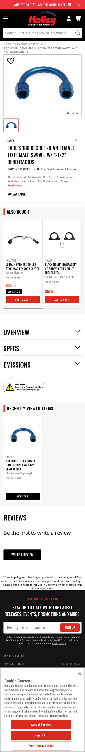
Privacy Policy (59, 643)
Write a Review (22, 554)
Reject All (41, 735)
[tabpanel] (22, 262)
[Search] (77, 33)
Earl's (10, 140)
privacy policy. (58, 715)
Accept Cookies (41, 724)
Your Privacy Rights (41, 745)
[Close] (80, 673)
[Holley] (42, 18)
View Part (22, 496)
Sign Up (70, 627)
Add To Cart (22, 299)
